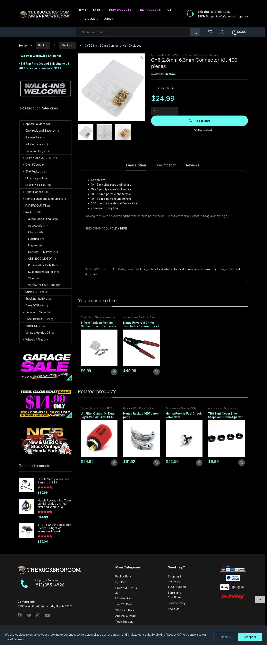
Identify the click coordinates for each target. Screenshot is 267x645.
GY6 (94, 274)
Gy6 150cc (32, 164)
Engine (84, 408)
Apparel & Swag (125, 615)
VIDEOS (90, 18)
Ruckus (42, 45)
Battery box (87, 317)
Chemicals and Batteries (40, 130)
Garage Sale (33, 137)
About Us (173, 609)
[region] (133, 635)
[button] (141, 57)
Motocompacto (35, 178)
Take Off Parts (34, 305)
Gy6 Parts (121, 582)
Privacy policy (176, 603)
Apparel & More (35, 124)
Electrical (67, 45)
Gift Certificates (35, 144)
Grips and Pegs (35, 151)
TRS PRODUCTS (149, 9)
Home (82, 9)
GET (87, 274)
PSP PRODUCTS (120, 9)
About (108, 18)
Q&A (170, 9)
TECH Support (177, 586)
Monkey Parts (124, 598)
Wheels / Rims (34, 339)
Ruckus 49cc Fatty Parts (43, 265)
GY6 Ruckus (33, 171)
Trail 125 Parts (124, 604)
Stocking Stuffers (36, 298)
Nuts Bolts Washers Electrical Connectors (185, 55)
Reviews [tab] (192, 165)
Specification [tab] (166, 165)
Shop (96, 9)
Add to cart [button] (114, 372)
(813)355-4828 (220, 11)
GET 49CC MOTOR (40, 258)
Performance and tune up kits (44, 198)
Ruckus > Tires (35, 292)
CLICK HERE (119, 228)
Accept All (250, 637)
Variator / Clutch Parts (41, 285)
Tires (31, 278)
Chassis (33, 232)
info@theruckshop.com (233, 16)
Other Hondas (34, 191)
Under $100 (105, 408)
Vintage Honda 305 (37, 332)
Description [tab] (136, 165)
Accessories (130, 317)
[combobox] (133, 32)
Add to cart (202, 120)
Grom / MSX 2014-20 (38, 157)
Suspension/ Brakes (40, 271)
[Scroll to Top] (260, 599)
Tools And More (35, 312)
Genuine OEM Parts (134, 408)
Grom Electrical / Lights (139, 318)
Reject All (225, 637)
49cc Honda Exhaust (41, 218)
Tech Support (124, 621)
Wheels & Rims (124, 610)
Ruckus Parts (123, 576)
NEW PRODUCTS (36, 185)
